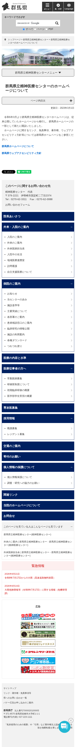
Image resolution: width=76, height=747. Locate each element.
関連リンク (11, 494)
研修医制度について (18, 384)
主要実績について (17, 311)
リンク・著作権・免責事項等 (17, 693)
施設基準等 (13, 305)
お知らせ (12, 293)
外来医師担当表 (16, 248)
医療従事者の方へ (15, 368)
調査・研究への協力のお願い (23, 483)
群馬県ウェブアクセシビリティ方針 (21, 153)
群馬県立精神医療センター (35, 39)
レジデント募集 (16, 434)
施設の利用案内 (16, 334)
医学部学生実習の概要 (19, 396)
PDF (50, 29)
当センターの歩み (17, 299)
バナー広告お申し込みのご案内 (18, 702)
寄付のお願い (12, 456)
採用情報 (9, 418)
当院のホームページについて (22, 505)
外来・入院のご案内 (16, 226)
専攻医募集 (11, 407)
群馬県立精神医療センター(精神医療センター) (27, 534)
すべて (29, 29)
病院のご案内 (12, 283)
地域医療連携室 (16, 260)
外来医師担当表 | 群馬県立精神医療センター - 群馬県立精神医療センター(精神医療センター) (38, 554)
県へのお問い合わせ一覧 (15, 698)
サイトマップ (10, 688)
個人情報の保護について (19, 467)
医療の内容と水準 (15, 357)
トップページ (14, 39)
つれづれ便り (14, 346)
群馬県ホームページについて (18, 146)
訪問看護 (12, 266)
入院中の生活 (14, 254)
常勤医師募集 (14, 378)
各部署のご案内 (16, 317)
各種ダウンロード (17, 340)
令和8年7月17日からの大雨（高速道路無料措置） (30, 577)
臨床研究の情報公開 (18, 328)
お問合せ (9, 515)
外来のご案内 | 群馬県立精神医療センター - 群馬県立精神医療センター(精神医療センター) (38, 543)
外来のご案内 (14, 242)
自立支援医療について (19, 271)
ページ (41, 29)
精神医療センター (15, 191)
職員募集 (12, 428)
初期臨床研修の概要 (18, 390)
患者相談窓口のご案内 (19, 322)
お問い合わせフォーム (17, 204)
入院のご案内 (14, 236)
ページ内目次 (38, 100)
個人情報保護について (19, 477)
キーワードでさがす (14, 17)
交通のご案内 (12, 445)
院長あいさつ (12, 216)
